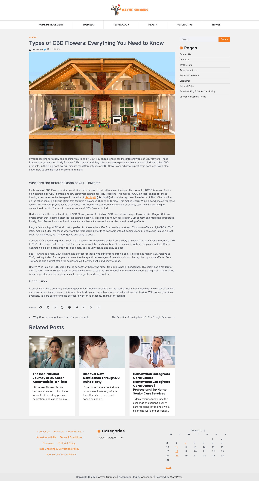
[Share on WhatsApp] (62, 307)
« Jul (168, 467)
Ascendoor (147, 476)
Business (88, 24)
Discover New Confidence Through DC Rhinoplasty (101, 378)
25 (177, 455)
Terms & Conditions (189, 75)
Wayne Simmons (107, 476)
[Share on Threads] (91, 307)
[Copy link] (98, 307)
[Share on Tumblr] (84, 307)
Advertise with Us (189, 70)
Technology (121, 24)
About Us (184, 59)
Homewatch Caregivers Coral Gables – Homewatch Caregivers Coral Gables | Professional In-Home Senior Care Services (151, 384)
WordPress (176, 476)
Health (152, 24)
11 (177, 447)
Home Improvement (51, 24)
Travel (216, 24)
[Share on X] (48, 307)
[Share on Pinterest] (69, 307)
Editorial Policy (187, 86)
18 (177, 451)
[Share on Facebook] (40, 307)
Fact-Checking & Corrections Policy (197, 91)
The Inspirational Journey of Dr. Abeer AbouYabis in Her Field (50, 378)
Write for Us (186, 65)
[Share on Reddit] (76, 307)
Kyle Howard (37, 50)
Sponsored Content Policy (193, 96)
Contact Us (185, 54)
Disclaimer (185, 80)
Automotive (184, 24)
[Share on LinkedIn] (55, 307)
